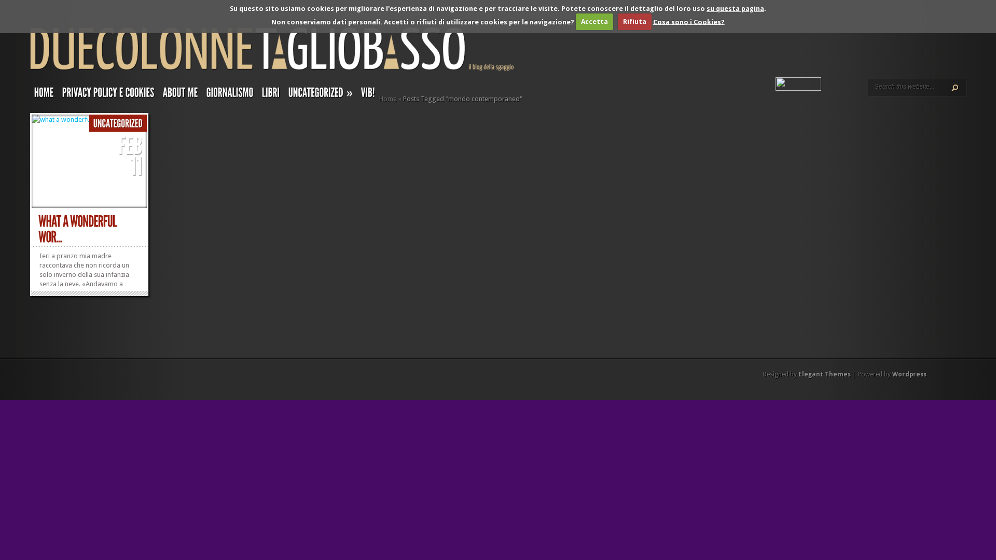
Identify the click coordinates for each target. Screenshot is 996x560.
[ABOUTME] (180, 94)
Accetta (594, 21)
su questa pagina (735, 8)
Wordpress (909, 374)
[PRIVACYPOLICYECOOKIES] (108, 94)
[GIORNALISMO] (230, 94)
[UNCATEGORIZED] (118, 123)
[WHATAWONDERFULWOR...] (78, 229)
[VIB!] (368, 94)
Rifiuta (634, 21)
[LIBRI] (271, 94)
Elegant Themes (824, 374)
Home (388, 99)
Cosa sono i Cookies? (689, 21)
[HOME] (44, 94)
